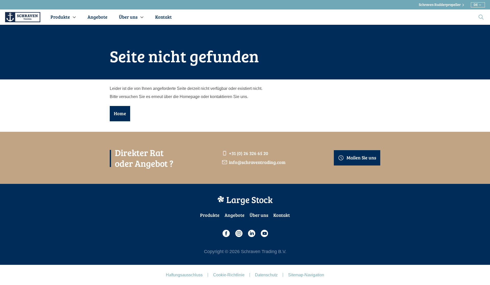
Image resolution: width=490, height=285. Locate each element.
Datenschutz (266, 275)
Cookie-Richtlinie (228, 275)
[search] (481, 17)
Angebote (234, 215)
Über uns (259, 215)
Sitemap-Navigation (306, 275)
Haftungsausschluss (184, 275)
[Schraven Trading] (22, 17)
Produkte (209, 215)
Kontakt (281, 215)
